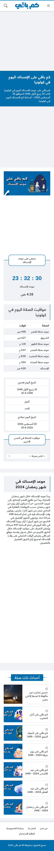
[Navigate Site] (48, 5)
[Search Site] (5, 5)
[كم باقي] (27, 5)
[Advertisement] (27, 40)
